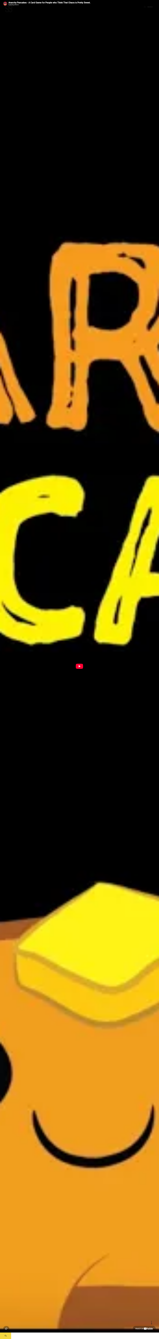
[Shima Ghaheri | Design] (9, 9)
